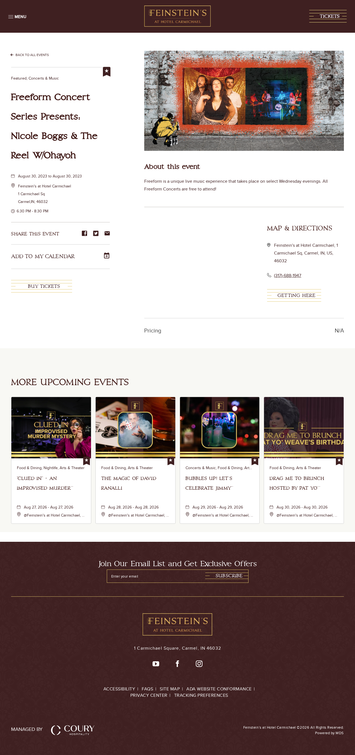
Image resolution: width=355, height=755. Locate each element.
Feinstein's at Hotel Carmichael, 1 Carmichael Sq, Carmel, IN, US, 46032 (306, 253)
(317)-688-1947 (287, 275)
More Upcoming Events (70, 382)
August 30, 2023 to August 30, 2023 (50, 176)
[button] (328, 16)
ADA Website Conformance (219, 689)
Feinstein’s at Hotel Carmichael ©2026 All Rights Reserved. (293, 730)
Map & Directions (299, 228)
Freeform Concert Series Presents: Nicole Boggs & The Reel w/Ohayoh (54, 126)
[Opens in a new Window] (156, 664)
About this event (172, 167)
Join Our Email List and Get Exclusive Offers (177, 564)
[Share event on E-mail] (107, 234)
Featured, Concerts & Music (35, 78)
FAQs (147, 689)
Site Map (170, 689)
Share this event (35, 234)
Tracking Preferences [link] (201, 695)
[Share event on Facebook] (84, 234)
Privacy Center (149, 695)
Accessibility (119, 689)
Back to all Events (32, 54)
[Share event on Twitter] (95, 234)
